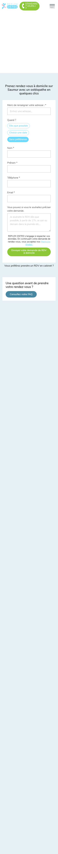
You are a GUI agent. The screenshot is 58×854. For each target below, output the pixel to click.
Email (10, 192)
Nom (9, 148)
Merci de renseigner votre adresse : (25, 105)
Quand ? (11, 120)
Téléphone (12, 177)
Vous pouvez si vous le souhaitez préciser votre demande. (29, 209)
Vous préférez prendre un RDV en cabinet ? (29, 265)
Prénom (11, 162)
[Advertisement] (29, 42)
